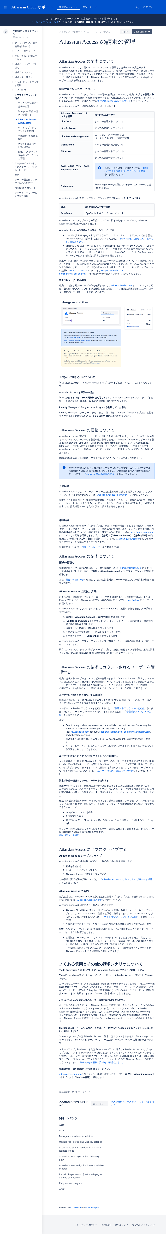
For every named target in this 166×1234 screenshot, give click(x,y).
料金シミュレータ (75, 579)
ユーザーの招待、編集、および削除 (115, 770)
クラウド (125, 31)
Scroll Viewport (92, 1207)
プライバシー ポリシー (85, 1224)
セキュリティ (121, 1224)
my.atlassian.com (78, 270)
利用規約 (106, 1224)
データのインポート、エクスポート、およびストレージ (26, 166)
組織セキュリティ (24, 77)
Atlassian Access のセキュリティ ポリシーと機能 (127, 879)
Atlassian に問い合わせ (128, 538)
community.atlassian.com (72, 273)
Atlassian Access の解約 (89, 899)
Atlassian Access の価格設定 (112, 494)
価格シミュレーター (92, 547)
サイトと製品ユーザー (26, 51)
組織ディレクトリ (24, 72)
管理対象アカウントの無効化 (129, 708)
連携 (17, 174)
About (62, 1124)
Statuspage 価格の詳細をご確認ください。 (102, 1062)
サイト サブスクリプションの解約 (121, 916)
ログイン (147, 7)
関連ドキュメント (68, 7)
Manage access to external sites (76, 1136)
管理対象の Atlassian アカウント (114, 100)
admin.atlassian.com (121, 285)
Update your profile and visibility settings (80, 1141)
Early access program (70, 1183)
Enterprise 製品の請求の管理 (99, 474)
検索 (137, 7)
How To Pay (133, 600)
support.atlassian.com (112, 270)
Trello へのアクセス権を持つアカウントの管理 (28, 155)
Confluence (75, 1207)
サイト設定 (20, 90)
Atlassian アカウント (25, 187)
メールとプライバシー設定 (45, 21)
